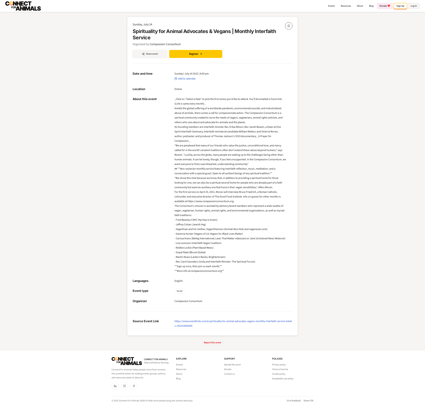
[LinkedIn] (115, 386)
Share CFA (308, 400)
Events (331, 6)
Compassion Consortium (165, 44)
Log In (414, 6)
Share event (152, 54)
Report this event (212, 342)
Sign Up (400, 6)
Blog (371, 6)
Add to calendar (187, 78)
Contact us (229, 374)
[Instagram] (124, 386)
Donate (227, 369)
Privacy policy (279, 364)
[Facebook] (133, 386)
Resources (346, 6)
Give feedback (294, 400)
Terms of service (280, 369)
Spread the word (232, 364)
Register (193, 54)
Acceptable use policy (283, 378)
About (360, 6)
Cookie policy (278, 374)
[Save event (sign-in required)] (288, 26)
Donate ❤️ (385, 6)
